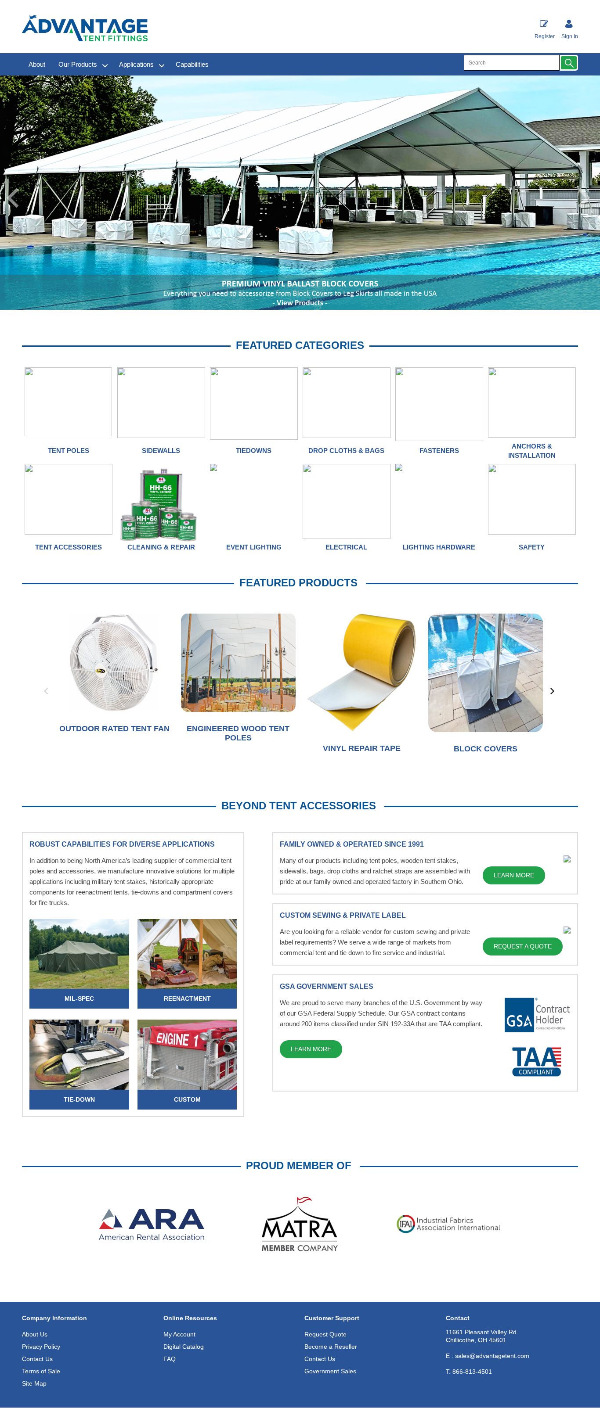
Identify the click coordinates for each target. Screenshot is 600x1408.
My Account (179, 1334)
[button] (569, 62)
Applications (136, 64)
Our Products (77, 64)
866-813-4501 (469, 1371)
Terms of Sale (41, 1371)
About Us (34, 1334)
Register (545, 36)
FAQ (169, 1358)
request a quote (523, 946)
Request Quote (325, 1334)
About (37, 64)
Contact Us (37, 1358)
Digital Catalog (183, 1346)
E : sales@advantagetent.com (487, 1355)
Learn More (514, 875)
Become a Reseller (330, 1346)
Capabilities (192, 64)
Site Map (34, 1383)
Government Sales (330, 1371)
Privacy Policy (41, 1346)
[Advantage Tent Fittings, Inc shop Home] (85, 28)
